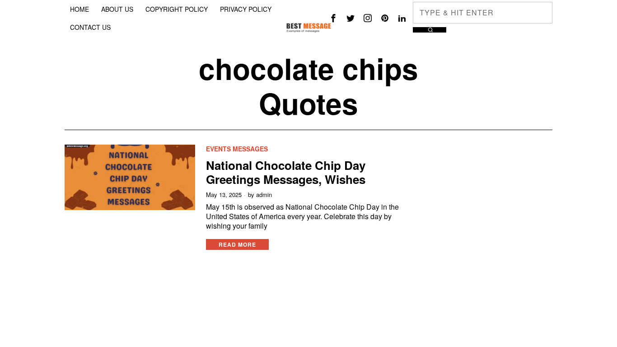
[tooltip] (333, 18)
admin (264, 195)
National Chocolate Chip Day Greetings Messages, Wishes (285, 172)
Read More (237, 244)
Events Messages (237, 149)
